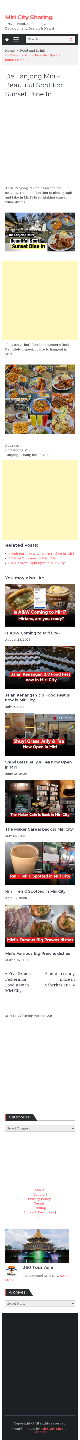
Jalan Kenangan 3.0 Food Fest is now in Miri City (37, 697)
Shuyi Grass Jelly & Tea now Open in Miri (38, 764)
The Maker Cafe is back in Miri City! (39, 829)
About (39, 1190)
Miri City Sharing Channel (51, 1430)
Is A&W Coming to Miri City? (32, 633)
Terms (39, 1203)
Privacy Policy (39, 1199)
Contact (39, 1194)
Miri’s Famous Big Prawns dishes (37, 953)
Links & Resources (39, 1212)
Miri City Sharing (29, 17)
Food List (40, 1217)
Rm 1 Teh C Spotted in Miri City (35, 891)
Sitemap (39, 1208)
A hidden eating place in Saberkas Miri (60, 979)
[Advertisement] (40, 144)
